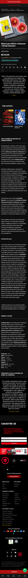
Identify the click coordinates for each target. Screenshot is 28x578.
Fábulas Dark (17, 499)
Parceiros (16, 486)
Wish (16, 501)
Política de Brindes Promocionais (9, 515)
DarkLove (4, 499)
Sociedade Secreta (6, 503)
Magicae (16, 495)
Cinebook (17, 493)
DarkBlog (4, 488)
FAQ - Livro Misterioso (7, 523)
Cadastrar (14, 443)
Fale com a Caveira (6, 525)
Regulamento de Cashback (8, 519)
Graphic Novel (5, 495)
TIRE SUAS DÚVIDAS (14, 476)
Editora (4, 484)
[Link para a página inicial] (5, 9)
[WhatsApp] (25, 570)
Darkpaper (17, 503)
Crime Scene (5, 497)
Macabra (4, 501)
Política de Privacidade (7, 513)
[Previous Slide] (3, 2)
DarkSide (4, 505)
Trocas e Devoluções (6, 517)
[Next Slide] (25, 2)
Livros (12, 9)
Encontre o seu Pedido (7, 521)
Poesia (17, 9)
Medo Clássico (5, 493)
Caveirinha (17, 497)
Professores (16, 484)
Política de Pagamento (7, 511)
